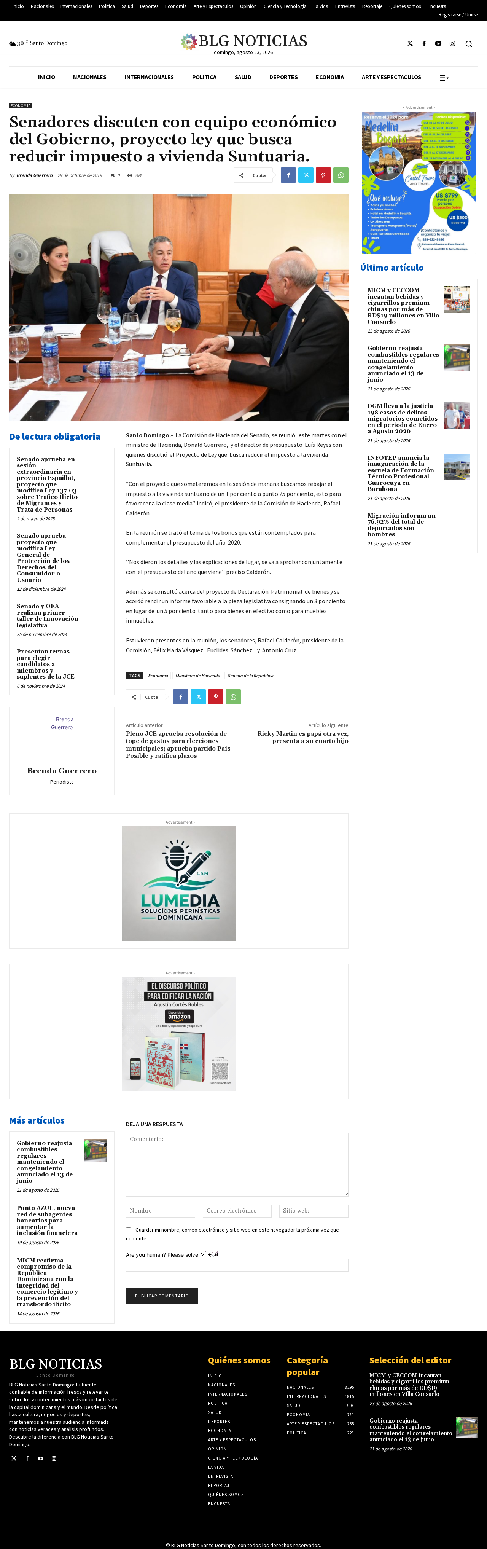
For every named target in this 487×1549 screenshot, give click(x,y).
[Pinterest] (323, 175)
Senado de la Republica (250, 675)
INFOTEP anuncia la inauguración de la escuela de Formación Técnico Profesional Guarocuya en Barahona (401, 473)
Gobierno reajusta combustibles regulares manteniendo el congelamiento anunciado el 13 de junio (45, 1162)
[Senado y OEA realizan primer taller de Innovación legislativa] (95, 614)
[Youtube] (438, 44)
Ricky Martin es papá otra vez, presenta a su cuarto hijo (303, 737)
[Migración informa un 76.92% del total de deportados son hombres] (457, 525)
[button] (469, 44)
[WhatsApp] (341, 175)
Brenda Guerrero (34, 175)
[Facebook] (424, 44)
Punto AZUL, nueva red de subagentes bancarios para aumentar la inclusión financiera (47, 1221)
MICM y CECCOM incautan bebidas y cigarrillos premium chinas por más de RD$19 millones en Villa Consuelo (403, 306)
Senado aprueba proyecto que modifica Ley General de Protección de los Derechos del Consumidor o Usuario (43, 558)
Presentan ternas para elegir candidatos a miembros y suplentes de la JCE (46, 664)
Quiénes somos (239, 1360)
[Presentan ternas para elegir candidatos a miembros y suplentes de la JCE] (95, 659)
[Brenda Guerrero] (62, 738)
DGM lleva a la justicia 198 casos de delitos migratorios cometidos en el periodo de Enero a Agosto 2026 (403, 419)
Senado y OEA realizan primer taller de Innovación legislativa (47, 616)
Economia (21, 105)
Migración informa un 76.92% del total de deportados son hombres (402, 525)
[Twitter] (410, 44)
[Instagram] (452, 44)
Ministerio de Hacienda (197, 675)
